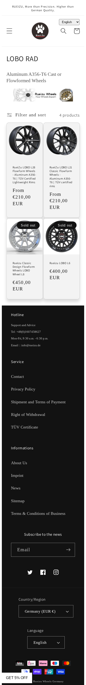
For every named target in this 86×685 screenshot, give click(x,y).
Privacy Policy (23, 389)
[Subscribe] (68, 550)
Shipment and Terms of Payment (38, 402)
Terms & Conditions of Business (38, 513)
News (15, 488)
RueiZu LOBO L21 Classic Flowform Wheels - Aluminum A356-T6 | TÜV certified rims (61, 177)
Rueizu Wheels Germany (48, 681)
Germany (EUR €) (40, 611)
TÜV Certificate (24, 427)
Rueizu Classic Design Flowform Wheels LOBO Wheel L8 (24, 268)
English (40, 642)
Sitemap (18, 501)
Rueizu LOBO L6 (60, 263)
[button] (9, 31)
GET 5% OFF (17, 678)
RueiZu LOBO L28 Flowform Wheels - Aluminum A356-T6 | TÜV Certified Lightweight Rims (24, 175)
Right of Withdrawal (28, 414)
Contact (17, 376)
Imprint (17, 475)
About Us (19, 463)
